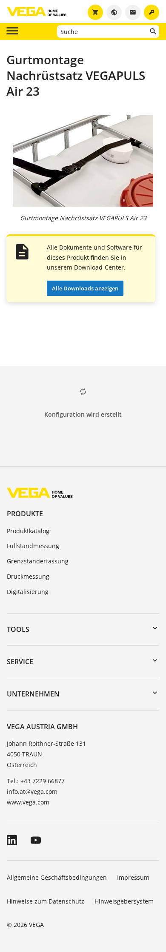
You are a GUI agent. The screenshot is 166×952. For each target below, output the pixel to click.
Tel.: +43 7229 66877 (36, 781)
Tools (18, 629)
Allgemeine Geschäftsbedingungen (57, 877)
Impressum (133, 877)
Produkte (25, 513)
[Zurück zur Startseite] (40, 492)
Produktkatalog (28, 531)
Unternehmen (33, 694)
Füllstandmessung (33, 546)
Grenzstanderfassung (38, 561)
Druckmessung (28, 576)
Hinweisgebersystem (124, 901)
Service (20, 661)
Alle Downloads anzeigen (85, 288)
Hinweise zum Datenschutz (45, 901)
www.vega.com (28, 802)
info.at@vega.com (32, 791)
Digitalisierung (28, 592)
